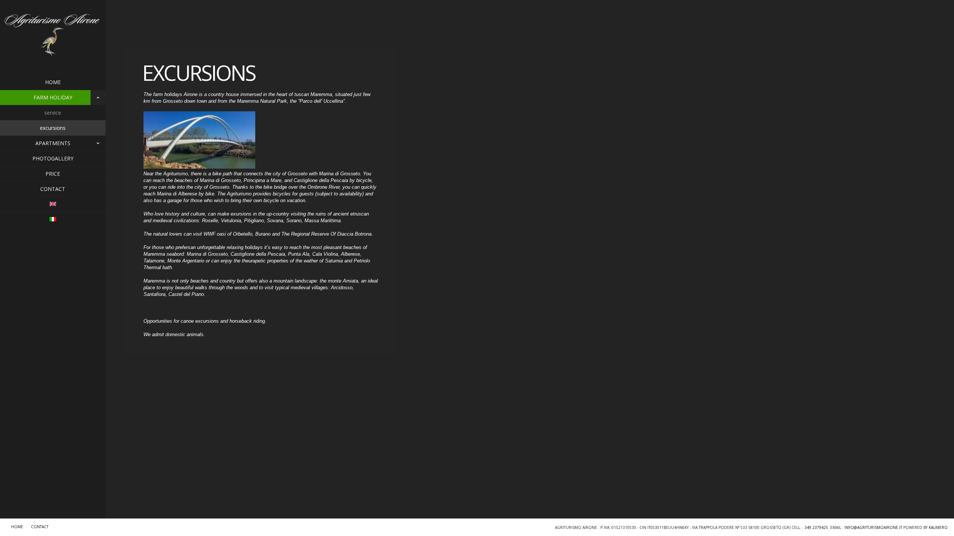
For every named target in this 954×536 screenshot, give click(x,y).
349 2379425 (816, 527)
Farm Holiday (53, 97)
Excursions (53, 127)
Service (52, 112)
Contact (52, 188)
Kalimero (938, 527)
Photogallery (52, 158)
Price (52, 173)
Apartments (52, 143)
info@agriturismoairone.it (873, 527)
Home (53, 82)
